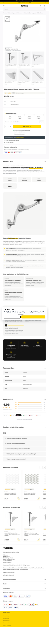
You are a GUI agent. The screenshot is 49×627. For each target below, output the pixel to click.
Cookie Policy (21, 314)
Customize (12, 317)
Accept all (33, 317)
